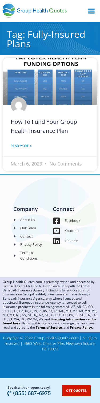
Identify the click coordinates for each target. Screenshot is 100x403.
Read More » (21, 146)
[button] (91, 11)
